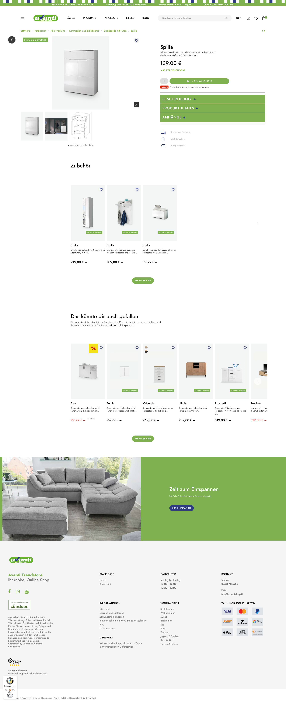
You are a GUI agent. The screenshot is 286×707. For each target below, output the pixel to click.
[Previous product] (263, 31)
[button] (258, 381)
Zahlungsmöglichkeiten (112, 616)
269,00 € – (151, 420)
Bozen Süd (105, 584)
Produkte (89, 18)
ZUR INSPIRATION (181, 508)
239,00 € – (187, 420)
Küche (163, 616)
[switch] (10, 695)
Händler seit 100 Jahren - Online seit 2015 (72, 4)
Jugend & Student (169, 636)
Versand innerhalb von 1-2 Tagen (174, 4)
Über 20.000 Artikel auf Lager (219, 4)
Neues (130, 18)
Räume (71, 18)
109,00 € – (115, 262)
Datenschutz (75, 698)
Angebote (111, 18)
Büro (162, 628)
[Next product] (264, 31)
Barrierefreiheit (89, 698)
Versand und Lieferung (112, 613)
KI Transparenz (107, 628)
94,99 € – (114, 420)
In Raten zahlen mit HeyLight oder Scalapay (123, 620)
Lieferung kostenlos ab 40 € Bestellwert (126, 4)
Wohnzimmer (167, 613)
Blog (145, 18)
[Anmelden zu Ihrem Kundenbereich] (248, 19)
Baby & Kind (167, 640)
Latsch (103, 580)
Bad (162, 624)
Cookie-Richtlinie (61, 698)
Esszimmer (166, 620)
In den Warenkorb (201, 81)
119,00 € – (259, 420)
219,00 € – (79, 262)
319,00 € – (223, 420)
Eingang (164, 632)
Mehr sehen (143, 280)
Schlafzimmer (167, 609)
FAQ (102, 624)
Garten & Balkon (169, 644)
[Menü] (15, 677)
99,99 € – (150, 262)
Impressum (47, 698)
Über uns (104, 609)
